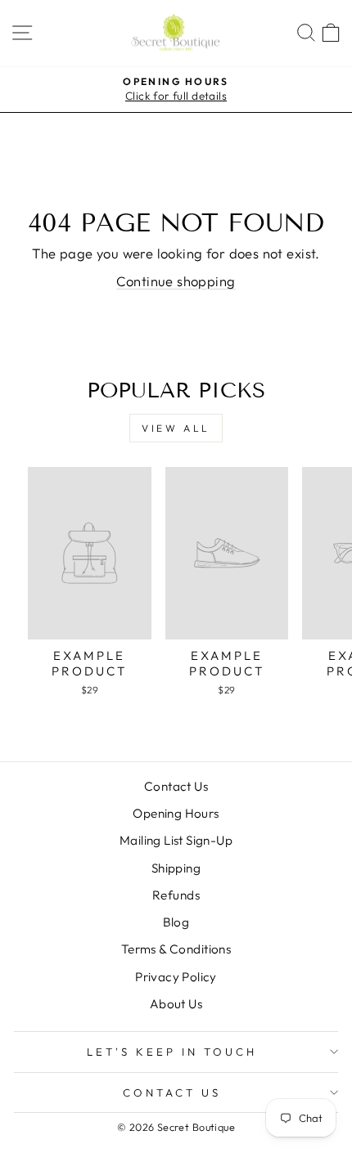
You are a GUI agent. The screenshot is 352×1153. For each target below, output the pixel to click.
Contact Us (176, 786)
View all (176, 428)
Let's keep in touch (172, 1051)
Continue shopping (175, 280)
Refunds (176, 895)
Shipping (176, 868)
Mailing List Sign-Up (176, 840)
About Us (176, 1004)
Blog (176, 922)
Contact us (172, 1092)
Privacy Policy (176, 977)
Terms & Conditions (176, 949)
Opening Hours (176, 813)
